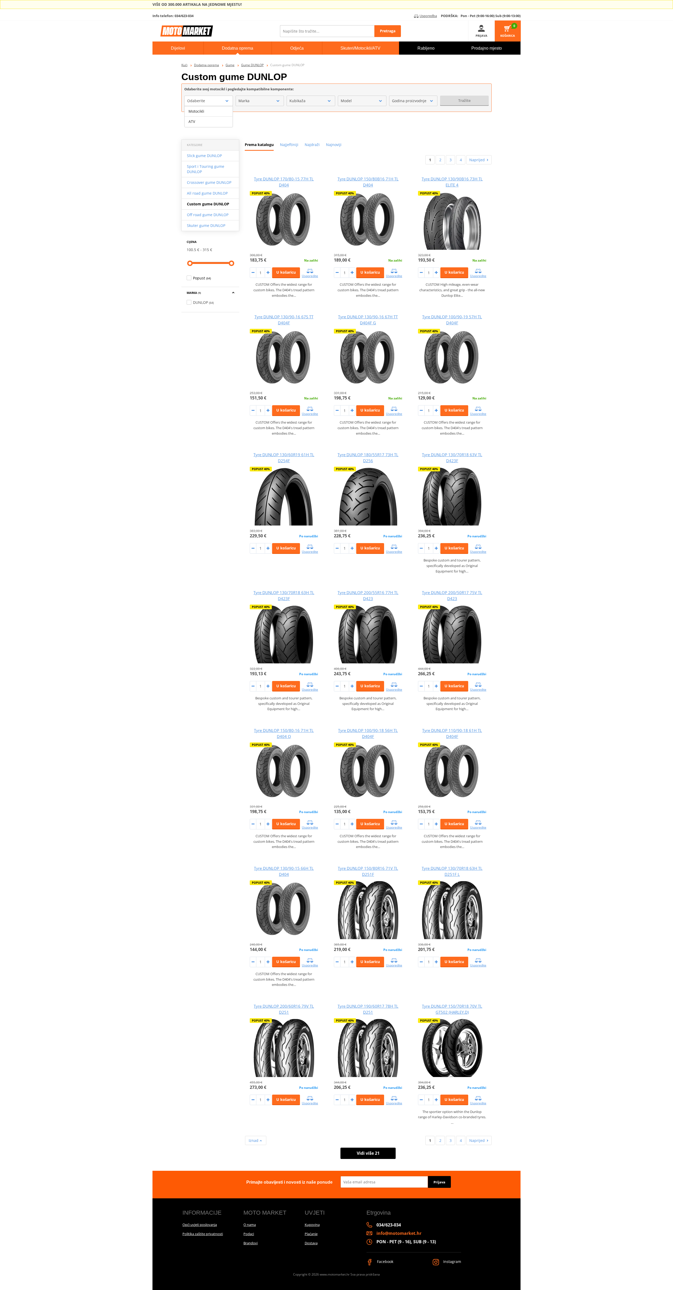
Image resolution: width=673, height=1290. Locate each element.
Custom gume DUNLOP (208, 203)
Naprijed (477, 159)
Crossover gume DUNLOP (209, 182)
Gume (230, 65)
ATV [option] (191, 121)
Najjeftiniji (289, 144)
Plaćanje (311, 1233)
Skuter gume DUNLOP (206, 225)
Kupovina (312, 1224)
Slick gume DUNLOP (204, 155)
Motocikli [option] (196, 111)
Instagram (451, 1261)
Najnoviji (333, 144)
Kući (184, 65)
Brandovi (250, 1243)
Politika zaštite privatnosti (202, 1233)
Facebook (384, 1261)
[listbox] (208, 116)
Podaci (248, 1233)
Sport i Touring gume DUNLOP (205, 169)
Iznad (254, 1140)
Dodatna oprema (206, 65)
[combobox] (208, 101)
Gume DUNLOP (252, 65)
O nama (249, 1224)
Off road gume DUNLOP (207, 214)
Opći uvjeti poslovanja (199, 1224)
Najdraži (312, 144)
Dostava (311, 1243)
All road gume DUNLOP (207, 193)
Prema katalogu (259, 144)
